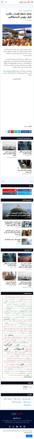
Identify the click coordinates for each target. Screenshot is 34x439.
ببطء (10, 321)
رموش (13, 333)
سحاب (29, 335)
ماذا (21, 360)
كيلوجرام (9, 354)
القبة (20, 313)
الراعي (13, 308)
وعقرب (16, 371)
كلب (26, 352)
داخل (6, 331)
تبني (26, 324)
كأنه (6, 351)
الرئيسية (16, 308)
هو (23, 369)
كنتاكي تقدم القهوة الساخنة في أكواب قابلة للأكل (18, 353)
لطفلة (26, 356)
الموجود (25, 319)
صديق (23, 340)
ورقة (4, 369)
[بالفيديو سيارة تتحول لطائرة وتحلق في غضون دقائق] (9, 145)
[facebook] (24, 426)
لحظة (30, 356)
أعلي (26, 301)
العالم (22, 312)
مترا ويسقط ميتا (12, 360)
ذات (3, 331)
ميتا (24, 367)
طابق (19, 342)
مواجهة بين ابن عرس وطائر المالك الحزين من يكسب (18, 365)
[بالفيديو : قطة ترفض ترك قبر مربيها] (25, 164)
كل (27, 352)
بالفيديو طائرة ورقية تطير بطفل (21, 321)
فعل (13, 349)
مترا (18, 360)
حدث (4, 326)
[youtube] (17, 426)
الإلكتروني (9, 302)
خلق (8, 331)
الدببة (25, 308)
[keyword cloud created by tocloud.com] (27, 376)
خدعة (14, 331)
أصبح (9, 299)
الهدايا (16, 319)
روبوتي (10, 333)
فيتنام (23, 351)
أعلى (28, 301)
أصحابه (7, 299)
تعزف (6, 324)
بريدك (30, 322)
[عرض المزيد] (5, 131)
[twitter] (20, 426)
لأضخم (6, 354)
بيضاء (9, 322)
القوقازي (13, 313)
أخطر (17, 299)
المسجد (11, 315)
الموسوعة (22, 319)
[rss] (9, 426)
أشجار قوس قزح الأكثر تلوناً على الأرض (25, 152)
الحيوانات (15, 306)
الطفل (6, 310)
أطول (30, 301)
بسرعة (24, 323)
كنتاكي (20, 353)
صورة (14, 341)
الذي (19, 308)
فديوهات (20, 10)
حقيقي (29, 328)
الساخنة (25, 310)
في (6, 348)
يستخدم (22, 373)
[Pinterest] (12, 131)
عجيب (27, 345)
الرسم (5, 308)
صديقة (19, 340)
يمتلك (30, 375)
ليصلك (4, 356)
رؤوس (28, 333)
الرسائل (9, 308)
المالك (29, 315)
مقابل (25, 364)
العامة (15, 311)
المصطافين (8, 315)
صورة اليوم (8, 340)
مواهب (30, 367)
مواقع (5, 365)
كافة (4, 351)
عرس (23, 345)
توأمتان (25, 326)
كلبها (23, 353)
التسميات (27, 304)
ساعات (5, 333)
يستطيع (17, 373)
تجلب (20, 324)
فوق (9, 349)
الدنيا (22, 308)
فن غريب (27, 402)
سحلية (26, 335)
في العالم (27, 351)
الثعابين (23, 304)
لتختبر (4, 354)
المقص (18, 317)
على (18, 344)
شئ (14, 335)
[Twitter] (18, 131)
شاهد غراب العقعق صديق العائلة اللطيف (17, 336)
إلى (28, 302)
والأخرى (14, 369)
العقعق (6, 311)
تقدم (30, 326)
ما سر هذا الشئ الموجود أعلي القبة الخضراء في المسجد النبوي (18, 214)
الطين (29, 311)
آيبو (24, 297)
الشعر (9, 310)
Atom (26, 297)
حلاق (21, 330)
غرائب (8, 344)
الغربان (30, 313)
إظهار (6, 301)
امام (11, 319)
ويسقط (7, 371)
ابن (24, 302)
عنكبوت (13, 345)
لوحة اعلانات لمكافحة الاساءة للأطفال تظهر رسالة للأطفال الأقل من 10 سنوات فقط (13, 223)
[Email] (9, 131)
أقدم (3, 181)
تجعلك (23, 324)
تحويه (17, 324)
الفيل (23, 313)
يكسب (7, 373)
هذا (18, 368)
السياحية (18, 310)
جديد (17, 326)
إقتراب (30, 302)
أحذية (21, 297)
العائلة (26, 311)
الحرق (15, 304)
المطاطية (29, 317)
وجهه (7, 369)
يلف (4, 373)
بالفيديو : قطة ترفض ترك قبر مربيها (25, 171)
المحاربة (25, 315)
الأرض (16, 302)
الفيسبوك (27, 313)
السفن (21, 310)
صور (17, 340)
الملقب (14, 317)
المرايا (15, 315)
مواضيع (7, 365)
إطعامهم (10, 301)
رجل (20, 333)
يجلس (29, 373)
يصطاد (12, 373)
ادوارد (21, 302)
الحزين (9, 304)
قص (9, 351)
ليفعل (30, 358)
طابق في (14, 342)
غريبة (20, 346)
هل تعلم (27, 405)
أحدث (31, 181)
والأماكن (10, 369)
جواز (15, 326)
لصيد (28, 356)
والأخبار (17, 369)
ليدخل (7, 356)
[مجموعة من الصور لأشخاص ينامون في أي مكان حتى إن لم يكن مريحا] (27, 233)
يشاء (15, 373)
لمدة (15, 356)
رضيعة (16, 333)
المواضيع (6, 317)
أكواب (20, 301)
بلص (15, 322)
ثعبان (22, 326)
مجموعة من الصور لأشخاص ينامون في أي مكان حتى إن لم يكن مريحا (12, 232)
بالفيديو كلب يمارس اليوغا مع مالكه (13, 240)
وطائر (20, 371)
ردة (18, 333)
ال (17, 302)
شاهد (10, 335)
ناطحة (21, 367)
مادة (26, 358)
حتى (8, 326)
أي (12, 301)
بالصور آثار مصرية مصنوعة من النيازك (11, 282)
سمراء (19, 335)
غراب (29, 346)
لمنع (12, 356)
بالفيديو (7, 319)
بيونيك (29, 324)
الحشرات (28, 306)
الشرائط (12, 310)
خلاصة (11, 331)
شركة (19, 339)
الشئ (16, 310)
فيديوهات (19, 351)
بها (12, 322)
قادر (14, 351)
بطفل (20, 323)
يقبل (10, 373)
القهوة (17, 313)
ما (28, 358)
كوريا (13, 354)
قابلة (16, 351)
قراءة (12, 351)
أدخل (15, 299)
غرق (26, 346)
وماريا (13, 371)
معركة (29, 362)
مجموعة (5, 360)
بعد (17, 323)
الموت (29, 319)
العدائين (10, 311)
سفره (22, 335)
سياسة (16, 335)
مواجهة (18, 364)
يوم (27, 375)
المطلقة (26, 317)
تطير (11, 324)
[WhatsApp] (15, 131)
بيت (11, 322)
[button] (32, 2)
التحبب (30, 304)
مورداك (27, 367)
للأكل (17, 356)
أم (17, 301)
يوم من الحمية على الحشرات (17, 375)
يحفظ (26, 373)
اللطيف (7, 313)
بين (6, 323)
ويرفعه (10, 371)
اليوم (13, 319)
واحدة (20, 369)
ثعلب (19, 326)
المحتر (21, 315)
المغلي (22, 317)
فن (11, 349)
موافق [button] (29, 436)
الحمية (24, 306)
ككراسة (30, 352)
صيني (30, 342)
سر (24, 335)
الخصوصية (11, 306)
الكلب (10, 313)
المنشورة (10, 317)
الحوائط (19, 306)
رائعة (25, 333)
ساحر (8, 333)
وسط (24, 371)
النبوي (19, 319)
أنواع (14, 301)
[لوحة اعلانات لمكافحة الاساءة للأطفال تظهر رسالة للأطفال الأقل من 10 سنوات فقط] (27, 224)
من (22, 363)
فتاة (18, 346)
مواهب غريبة (16, 402)
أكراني (23, 301)
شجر (22, 338)
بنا (13, 322)
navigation (29, 297)
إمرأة (26, 302)
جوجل (12, 326)
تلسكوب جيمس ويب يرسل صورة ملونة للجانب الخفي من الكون (25, 265)
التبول (5, 302)
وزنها (27, 371)
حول (17, 331)
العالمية (18, 311)
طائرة (23, 342)
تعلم (4, 324)
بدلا (5, 321)
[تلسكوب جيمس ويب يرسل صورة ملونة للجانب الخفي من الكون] (25, 257)
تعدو (9, 324)
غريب (23, 346)
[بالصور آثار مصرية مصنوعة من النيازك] (9, 276)
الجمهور (18, 304)
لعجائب (23, 356)
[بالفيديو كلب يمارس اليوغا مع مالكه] (27, 242)
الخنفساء (28, 308)
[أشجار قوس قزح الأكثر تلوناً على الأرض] (25, 145)
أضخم (4, 299)
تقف (27, 326)
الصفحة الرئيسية (28, 10)
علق (21, 345)
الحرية (12, 304)
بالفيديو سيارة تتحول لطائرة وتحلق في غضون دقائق (9, 153)
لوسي (10, 356)
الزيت (29, 310)
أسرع (12, 299)
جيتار (10, 326)
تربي (14, 324)
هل (24, 369)
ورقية (29, 371)
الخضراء (7, 306)
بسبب (28, 322)
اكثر (19, 302)
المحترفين (18, 315)
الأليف (13, 302)
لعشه (20, 356)
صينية (27, 342)
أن (15, 301)
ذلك (30, 333)
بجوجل (7, 320)
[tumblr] (13, 426)
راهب (22, 333)
